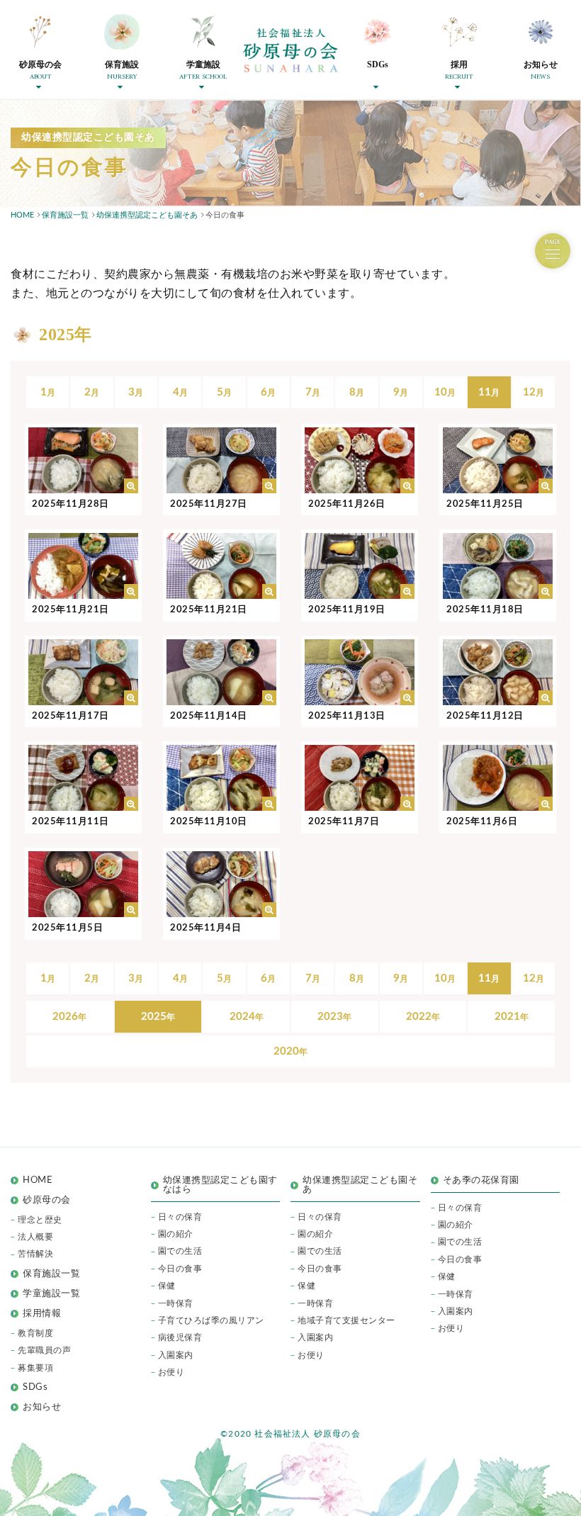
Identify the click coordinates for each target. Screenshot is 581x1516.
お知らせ (42, 1407)
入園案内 (175, 1355)
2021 (507, 1016)
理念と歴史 (40, 1219)
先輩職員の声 (44, 1350)
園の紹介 (175, 1234)
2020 (286, 1051)
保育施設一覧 (51, 1274)
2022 (418, 1016)
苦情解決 (35, 1254)
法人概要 (35, 1237)
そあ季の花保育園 (481, 1180)
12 (529, 392)
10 (440, 392)
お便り (171, 1372)
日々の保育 (180, 1217)
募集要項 (35, 1368)
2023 (330, 1016)
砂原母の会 (47, 1200)
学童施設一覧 (51, 1293)
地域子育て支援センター (346, 1320)
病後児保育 (180, 1337)
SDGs (35, 1387)
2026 (65, 1016)
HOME (37, 1180)
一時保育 (175, 1303)
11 (484, 392)
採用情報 (42, 1313)
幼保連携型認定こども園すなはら (220, 1185)
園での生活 (180, 1251)
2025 (154, 1016)
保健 (167, 1285)
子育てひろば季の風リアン (211, 1320)
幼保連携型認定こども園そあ (360, 1185)
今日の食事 (180, 1268)
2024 (242, 1016)
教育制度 (35, 1333)
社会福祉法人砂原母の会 (290, 50)
